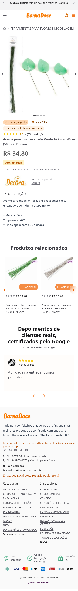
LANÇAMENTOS (49, 507)
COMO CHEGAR (49, 489)
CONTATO (45, 498)
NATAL (6, 525)
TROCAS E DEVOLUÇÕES (53, 537)
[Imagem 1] (34, 115)
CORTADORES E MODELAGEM (19, 494)
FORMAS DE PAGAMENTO (54, 511)
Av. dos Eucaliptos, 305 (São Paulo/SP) (31, 475)
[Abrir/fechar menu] (5, 16)
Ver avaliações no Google (40, 347)
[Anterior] (4, 3)
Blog (43, 542)
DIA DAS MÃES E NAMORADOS (20, 529)
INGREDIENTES (11, 511)
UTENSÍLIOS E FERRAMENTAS (19, 516)
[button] (73, 16)
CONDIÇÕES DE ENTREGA (54, 503)
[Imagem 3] (41, 115)
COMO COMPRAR (50, 494)
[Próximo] (73, 3)
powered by (38, 582)
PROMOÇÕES (47, 516)
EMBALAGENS (11, 498)
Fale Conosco (15, 466)
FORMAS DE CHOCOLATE (17, 507)
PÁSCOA (7, 520)
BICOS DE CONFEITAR (15, 489)
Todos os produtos (13, 534)
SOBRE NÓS (46, 528)
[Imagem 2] (37, 115)
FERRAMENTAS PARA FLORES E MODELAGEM (42, 28)
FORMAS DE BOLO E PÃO (17, 503)
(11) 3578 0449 (15, 456)
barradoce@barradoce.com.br (22, 470)
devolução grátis (17, 122)
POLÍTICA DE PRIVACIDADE (55, 533)
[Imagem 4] (44, 115)
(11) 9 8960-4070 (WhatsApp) (24, 460)
